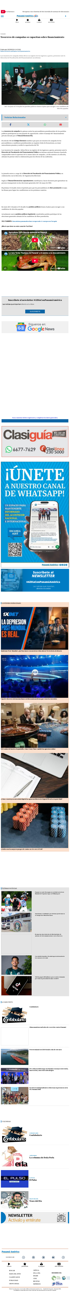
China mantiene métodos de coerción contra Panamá (47, 1027)
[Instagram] (63, 1257)
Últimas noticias (9, 888)
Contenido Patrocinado (11, 603)
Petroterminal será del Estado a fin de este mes (45, 1050)
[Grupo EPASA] (57, 1284)
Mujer (35, 1276)
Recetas (36, 1281)
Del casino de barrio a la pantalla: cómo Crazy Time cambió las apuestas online (28, 749)
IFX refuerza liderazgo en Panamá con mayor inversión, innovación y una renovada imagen (48, 1069)
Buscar (12, 1271)
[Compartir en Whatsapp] (45, 124)
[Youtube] (53, 1257)
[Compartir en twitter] (28, 124)
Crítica (36, 1270)
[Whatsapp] (23, 1257)
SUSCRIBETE (35, 311)
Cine (35, 1278)
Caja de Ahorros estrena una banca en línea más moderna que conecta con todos (29, 699)
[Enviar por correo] (60, 124)
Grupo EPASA (14, 1284)
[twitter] (43, 1257)
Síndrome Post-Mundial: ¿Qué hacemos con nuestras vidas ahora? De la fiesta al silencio (31, 651)
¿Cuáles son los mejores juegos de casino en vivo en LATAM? (22, 849)
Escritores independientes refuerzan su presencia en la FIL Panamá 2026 (48, 1088)
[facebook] (33, 1257)
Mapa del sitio (15, 1274)
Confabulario (34, 1007)
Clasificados (14, 1277)
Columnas (6, 1121)
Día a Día (36, 1273)
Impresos (37, 1284)
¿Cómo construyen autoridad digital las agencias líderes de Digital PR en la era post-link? (31, 799)
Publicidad (13, 1280)
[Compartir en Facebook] (10, 124)
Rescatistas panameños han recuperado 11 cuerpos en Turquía (34, 221)
